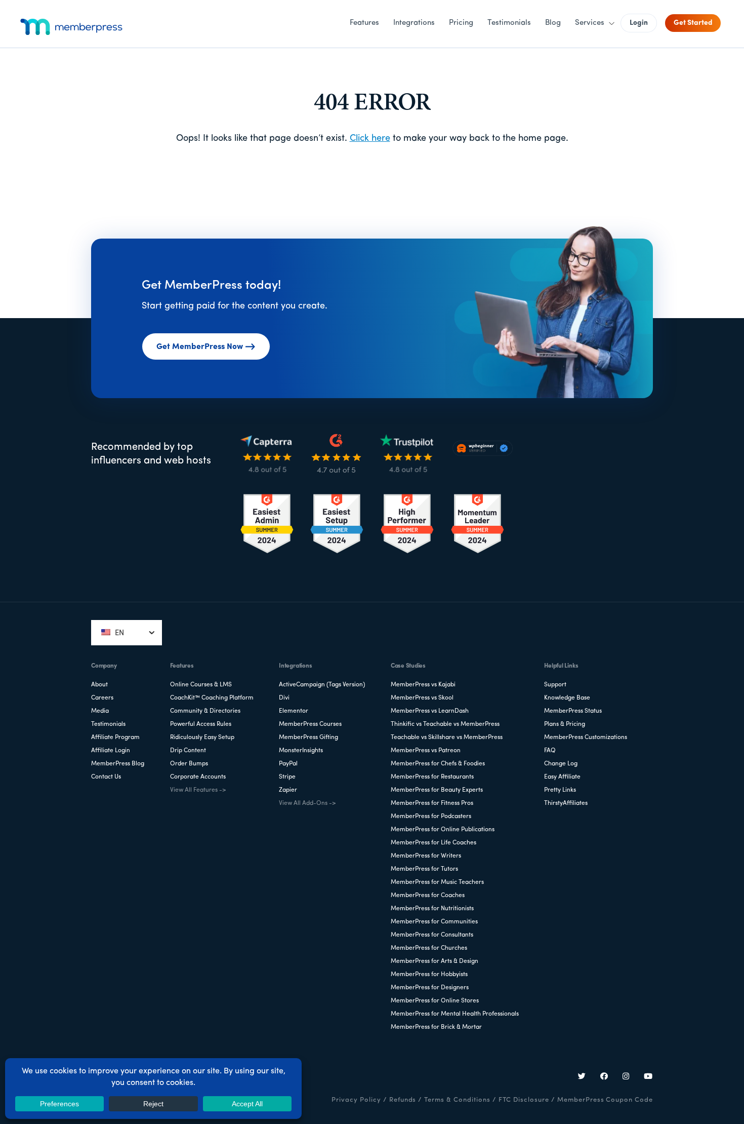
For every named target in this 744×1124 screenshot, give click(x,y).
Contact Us (106, 777)
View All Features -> (198, 790)
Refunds (403, 1100)
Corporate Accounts (198, 777)
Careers (102, 698)
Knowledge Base (567, 698)
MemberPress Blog (117, 764)
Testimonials (108, 724)
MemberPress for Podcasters (431, 816)
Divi (284, 698)
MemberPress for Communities (434, 922)
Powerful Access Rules (200, 724)
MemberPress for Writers (426, 856)
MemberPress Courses (310, 724)
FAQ (550, 751)
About (99, 685)
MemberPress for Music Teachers (437, 882)
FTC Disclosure (524, 1100)
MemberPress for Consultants (432, 935)
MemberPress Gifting (308, 737)
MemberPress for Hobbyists (429, 975)
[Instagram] (626, 1077)
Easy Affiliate (562, 777)
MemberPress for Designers (430, 988)
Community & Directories (205, 711)
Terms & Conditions (457, 1100)
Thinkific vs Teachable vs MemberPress (445, 724)
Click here (370, 138)
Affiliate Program (115, 737)
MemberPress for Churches (429, 948)
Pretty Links (560, 790)
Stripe (287, 777)
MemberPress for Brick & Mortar (436, 1027)
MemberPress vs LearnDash (430, 711)
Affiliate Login (110, 751)
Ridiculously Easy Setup (202, 737)
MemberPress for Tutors (424, 869)
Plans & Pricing (564, 724)
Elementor (293, 711)
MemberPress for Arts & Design (434, 961)
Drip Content (188, 751)
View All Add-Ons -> (307, 803)
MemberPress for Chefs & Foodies (438, 764)
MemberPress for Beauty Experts (437, 790)
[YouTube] (648, 1077)
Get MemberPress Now (199, 347)
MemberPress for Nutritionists (432, 909)
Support (555, 685)
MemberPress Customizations (585, 737)
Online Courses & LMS (201, 685)
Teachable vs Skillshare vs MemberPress (447, 737)
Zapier (288, 790)
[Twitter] (582, 1077)
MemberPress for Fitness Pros (432, 803)
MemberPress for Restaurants (432, 777)
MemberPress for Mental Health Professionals (455, 1014)
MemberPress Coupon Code (605, 1100)
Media (100, 711)
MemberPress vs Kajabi (423, 685)
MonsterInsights (301, 751)
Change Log (560, 764)
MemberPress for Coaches (428, 896)
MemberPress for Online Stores (435, 1001)
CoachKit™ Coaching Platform (212, 698)
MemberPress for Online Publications (442, 830)
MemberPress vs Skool (422, 698)
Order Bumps (189, 764)
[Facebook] (604, 1077)
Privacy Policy (356, 1100)
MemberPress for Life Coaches (433, 843)
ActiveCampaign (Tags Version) (322, 685)
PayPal (288, 764)
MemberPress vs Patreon (426, 751)
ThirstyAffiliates (566, 803)
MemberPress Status (573, 711)
